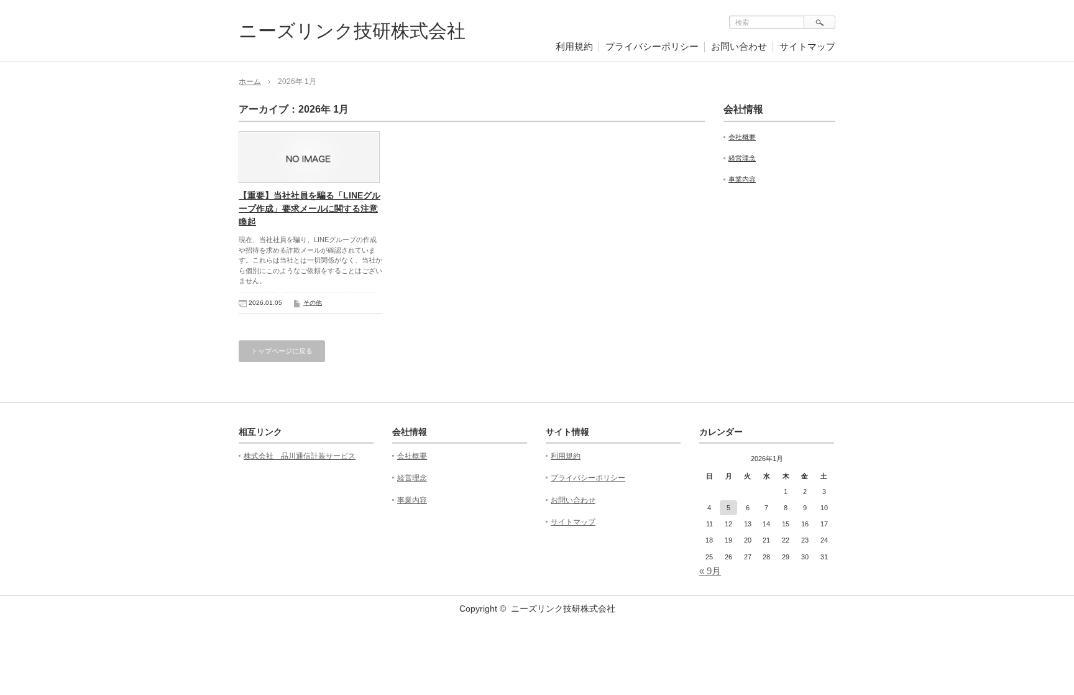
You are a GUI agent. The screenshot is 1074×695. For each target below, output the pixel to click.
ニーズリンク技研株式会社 (352, 31)
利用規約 (574, 46)
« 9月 (710, 571)
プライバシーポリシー (652, 46)
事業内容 (742, 179)
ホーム (250, 81)
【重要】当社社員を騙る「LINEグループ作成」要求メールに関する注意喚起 (309, 208)
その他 (312, 302)
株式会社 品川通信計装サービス (300, 456)
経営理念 (742, 158)
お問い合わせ (739, 46)
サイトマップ (807, 46)
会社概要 (742, 137)
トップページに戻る (282, 351)
